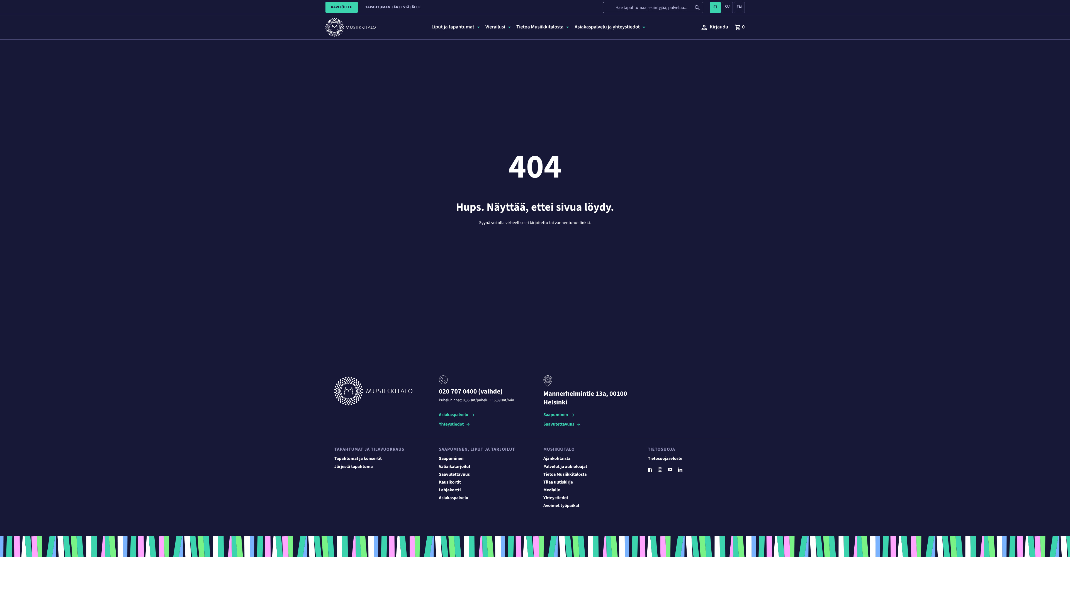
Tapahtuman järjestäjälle (393, 7)
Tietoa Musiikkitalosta (565, 475)
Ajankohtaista (556, 459)
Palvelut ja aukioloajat (565, 467)
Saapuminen (555, 415)
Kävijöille (341, 7)
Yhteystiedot (451, 424)
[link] (740, 27)
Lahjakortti (450, 490)
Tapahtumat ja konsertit (358, 459)
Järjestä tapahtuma (353, 467)
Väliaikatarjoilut (455, 467)
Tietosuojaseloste (665, 459)
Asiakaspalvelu (453, 415)
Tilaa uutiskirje (558, 482)
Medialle (551, 490)
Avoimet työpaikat (561, 506)
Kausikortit (450, 482)
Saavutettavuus (558, 424)
